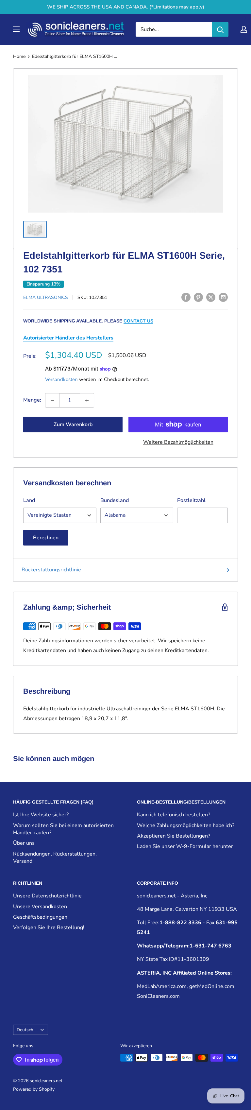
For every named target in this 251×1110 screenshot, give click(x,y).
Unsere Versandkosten (40, 906)
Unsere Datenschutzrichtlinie (47, 895)
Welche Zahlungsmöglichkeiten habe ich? (185, 825)
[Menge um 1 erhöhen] (87, 400)
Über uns (24, 843)
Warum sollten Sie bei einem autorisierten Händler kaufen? (63, 829)
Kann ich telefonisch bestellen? (173, 814)
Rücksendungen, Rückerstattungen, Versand (55, 857)
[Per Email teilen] (223, 297)
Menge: (32, 400)
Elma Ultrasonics (45, 297)
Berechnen (46, 537)
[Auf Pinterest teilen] (198, 297)
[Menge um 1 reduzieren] (52, 400)
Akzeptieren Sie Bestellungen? (173, 836)
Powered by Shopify (34, 1089)
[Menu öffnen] (16, 29)
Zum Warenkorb (73, 424)
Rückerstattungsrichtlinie (51, 569)
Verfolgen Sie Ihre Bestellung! (48, 927)
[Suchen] (220, 29)
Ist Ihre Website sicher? (41, 814)
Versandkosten (61, 379)
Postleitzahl (191, 500)
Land (29, 500)
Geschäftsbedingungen (40, 917)
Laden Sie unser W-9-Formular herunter (185, 846)
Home (19, 56)
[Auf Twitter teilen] (210, 297)
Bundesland (114, 500)
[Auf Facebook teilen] (186, 297)
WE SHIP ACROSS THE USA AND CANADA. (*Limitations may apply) (125, 7)
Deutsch (25, 1030)
